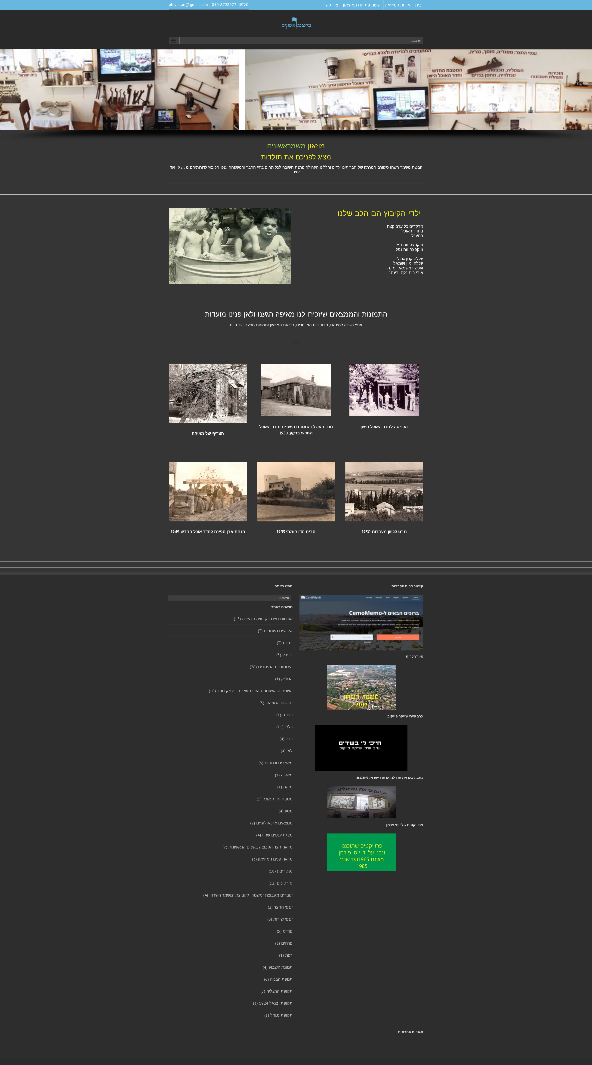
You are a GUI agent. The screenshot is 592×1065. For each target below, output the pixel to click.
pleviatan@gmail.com (188, 4)
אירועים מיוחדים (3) (275, 630)
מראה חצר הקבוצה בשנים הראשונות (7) (257, 847)
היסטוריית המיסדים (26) (271, 666)
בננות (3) (285, 642)
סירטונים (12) (280, 883)
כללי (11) (284, 726)
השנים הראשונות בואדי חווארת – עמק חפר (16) (251, 690)
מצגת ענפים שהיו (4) (274, 835)
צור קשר (330, 5)
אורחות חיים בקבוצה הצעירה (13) (263, 618)
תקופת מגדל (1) (278, 1015)
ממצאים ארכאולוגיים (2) (271, 823)
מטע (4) (286, 811)
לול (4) (287, 751)
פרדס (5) (285, 931)
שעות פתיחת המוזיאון (361, 5)
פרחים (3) (284, 943)
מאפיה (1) (284, 775)
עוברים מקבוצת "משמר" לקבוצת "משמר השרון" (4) (248, 895)
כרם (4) (286, 739)
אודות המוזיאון (397, 5)
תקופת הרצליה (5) (276, 991)
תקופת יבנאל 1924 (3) (273, 1003)
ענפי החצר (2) (280, 907)
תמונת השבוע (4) (278, 967)
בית (418, 5)
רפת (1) (286, 955)
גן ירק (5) (284, 654)
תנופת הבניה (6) (278, 979)
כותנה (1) (284, 714)
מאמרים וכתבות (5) (276, 763)
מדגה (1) (285, 787)
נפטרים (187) (281, 871)
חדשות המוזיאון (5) (276, 702)
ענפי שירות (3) (280, 919)
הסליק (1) (284, 678)
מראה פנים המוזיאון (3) (272, 859)
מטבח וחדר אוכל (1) (275, 799)
